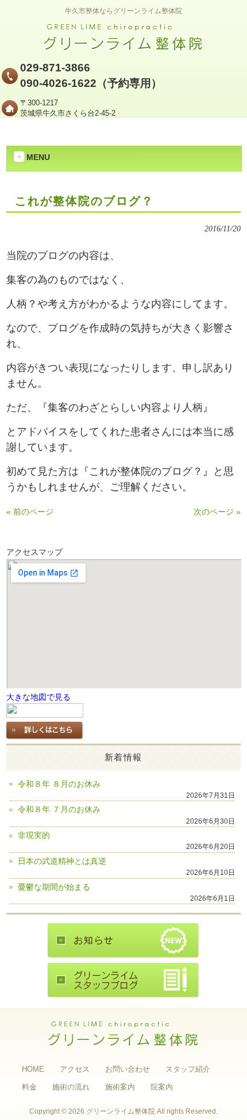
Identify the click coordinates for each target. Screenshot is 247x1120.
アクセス (75, 1069)
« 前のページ (29, 512)
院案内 (161, 1087)
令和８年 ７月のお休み (59, 809)
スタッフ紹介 (187, 1069)
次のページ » (217, 512)
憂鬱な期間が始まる (54, 887)
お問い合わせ (127, 1069)
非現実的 (34, 835)
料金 (29, 1087)
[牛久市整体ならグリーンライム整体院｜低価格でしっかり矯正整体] (123, 48)
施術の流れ (71, 1087)
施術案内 (120, 1087)
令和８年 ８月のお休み (59, 784)
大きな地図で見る (38, 697)
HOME (33, 1069)
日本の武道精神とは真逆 (62, 861)
